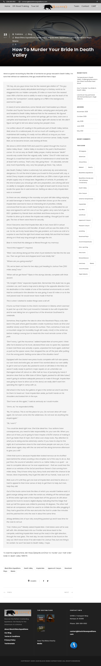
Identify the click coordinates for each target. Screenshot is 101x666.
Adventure (82, 156)
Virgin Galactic (83, 274)
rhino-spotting (83, 247)
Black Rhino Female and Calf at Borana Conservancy (86, 180)
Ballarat (81, 167)
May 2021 (80, 131)
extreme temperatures (86, 199)
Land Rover (82, 215)
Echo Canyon (83, 193)
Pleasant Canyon (84, 225)
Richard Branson (84, 258)
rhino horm (82, 252)
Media (39, 644)
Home (7, 6)
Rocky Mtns (41, 628)
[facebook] (97, 2)
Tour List (35, 6)
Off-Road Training (20, 6)
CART (93, 6)
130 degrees (82, 151)
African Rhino (83, 162)
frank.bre (19, 34)
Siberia (15, 41)
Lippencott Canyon (67, 37)
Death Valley (41, 37)
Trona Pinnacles (84, 269)
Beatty (90, 167)
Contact (85, 6)
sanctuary (82, 263)
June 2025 (80, 126)
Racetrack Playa (84, 37)
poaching (82, 231)
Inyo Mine (82, 209)
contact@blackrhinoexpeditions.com (34, 2)
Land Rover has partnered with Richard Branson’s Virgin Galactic (86, 97)
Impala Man (53, 37)
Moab (50, 618)
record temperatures (85, 242)
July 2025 (80, 121)
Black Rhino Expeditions (25, 37)
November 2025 (82, 112)
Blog (30, 34)
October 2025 (82, 116)
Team (76, 6)
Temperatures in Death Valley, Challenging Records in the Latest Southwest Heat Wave (87, 80)
